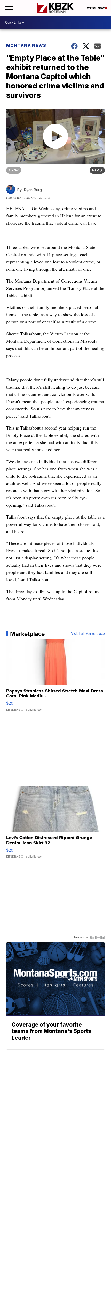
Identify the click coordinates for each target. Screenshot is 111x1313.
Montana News (26, 45)
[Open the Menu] (8, 7)
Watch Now (96, 8)
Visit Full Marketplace (88, 634)
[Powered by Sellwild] (97, 937)
